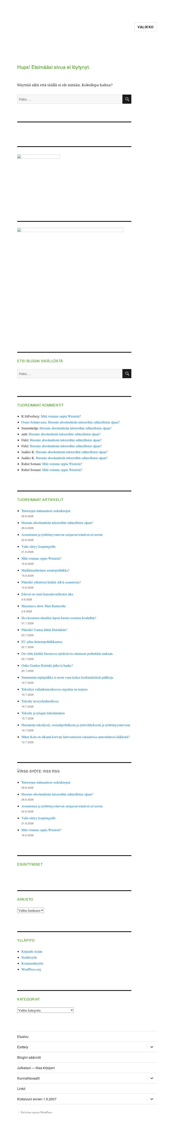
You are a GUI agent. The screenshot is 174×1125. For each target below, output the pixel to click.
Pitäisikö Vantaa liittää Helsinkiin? (44, 629)
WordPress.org (31, 969)
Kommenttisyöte (32, 963)
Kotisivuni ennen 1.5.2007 (36, 1099)
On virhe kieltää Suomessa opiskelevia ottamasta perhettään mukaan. (67, 653)
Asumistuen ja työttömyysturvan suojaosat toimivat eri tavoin (61, 534)
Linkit (21, 1088)
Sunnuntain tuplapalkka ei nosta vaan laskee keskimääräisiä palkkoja (67, 677)
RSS (56, 771)
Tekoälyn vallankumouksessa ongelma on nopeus (54, 689)
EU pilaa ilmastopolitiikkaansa (41, 641)
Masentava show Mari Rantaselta (43, 606)
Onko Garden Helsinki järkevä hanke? (47, 665)
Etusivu (22, 1036)
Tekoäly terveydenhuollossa (40, 701)
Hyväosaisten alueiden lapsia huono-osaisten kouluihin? (58, 618)
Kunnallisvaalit (28, 1078)
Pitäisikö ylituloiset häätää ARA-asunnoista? (51, 582)
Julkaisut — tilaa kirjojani (36, 1067)
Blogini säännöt (29, 1057)
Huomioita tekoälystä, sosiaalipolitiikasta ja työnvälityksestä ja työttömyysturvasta (75, 725)
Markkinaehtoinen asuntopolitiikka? (45, 570)
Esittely (22, 1046)
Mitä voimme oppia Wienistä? (61, 416)
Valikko (146, 26)
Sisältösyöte (29, 957)
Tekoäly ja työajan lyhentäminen (43, 713)
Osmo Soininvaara (33, 422)
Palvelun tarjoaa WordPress (36, 1112)
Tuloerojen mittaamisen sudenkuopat (45, 510)
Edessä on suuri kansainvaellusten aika (47, 594)
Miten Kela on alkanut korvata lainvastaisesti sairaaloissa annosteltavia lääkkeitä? (75, 736)
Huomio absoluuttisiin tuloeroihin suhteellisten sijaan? (84, 422)
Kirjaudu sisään (31, 951)
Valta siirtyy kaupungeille (38, 546)
